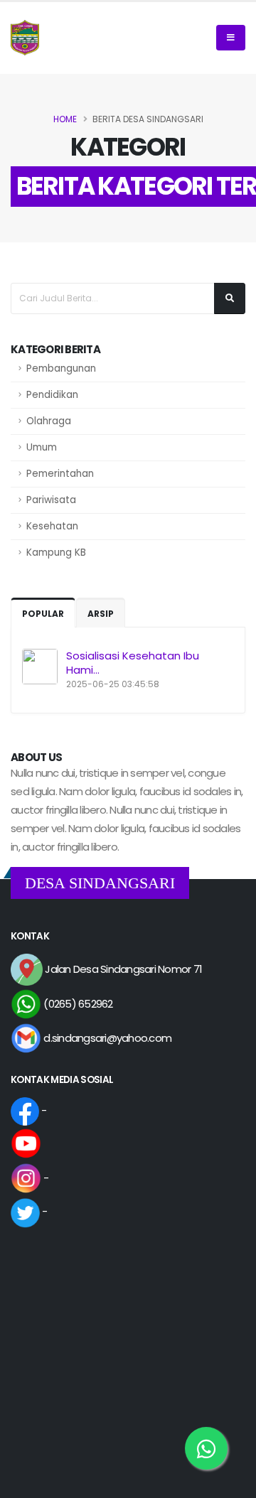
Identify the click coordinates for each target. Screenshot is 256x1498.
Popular (43, 614)
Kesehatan (52, 526)
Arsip (100, 614)
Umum (41, 447)
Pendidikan (52, 395)
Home (65, 119)
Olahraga (48, 421)
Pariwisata (51, 500)
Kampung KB (56, 552)
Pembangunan (61, 368)
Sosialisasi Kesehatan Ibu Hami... (132, 662)
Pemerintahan (60, 473)
